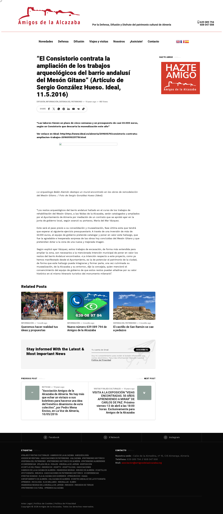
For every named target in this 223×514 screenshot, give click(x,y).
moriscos (47, 467)
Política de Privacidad (101, 360)
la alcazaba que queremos (53, 476)
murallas (64, 482)
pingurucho (74, 476)
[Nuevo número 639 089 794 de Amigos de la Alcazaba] (88, 305)
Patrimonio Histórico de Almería (64, 461)
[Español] (187, 41)
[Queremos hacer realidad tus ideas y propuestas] (42, 305)
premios (26, 482)
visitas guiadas (30, 476)
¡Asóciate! (136, 41)
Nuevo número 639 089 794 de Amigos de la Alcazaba (87, 328)
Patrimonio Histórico (94, 458)
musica (39, 473)
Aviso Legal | (27, 503)
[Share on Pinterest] (63, 108)
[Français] (182, 41)
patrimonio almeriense (93, 461)
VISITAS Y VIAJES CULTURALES (107, 388)
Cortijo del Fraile (31, 467)
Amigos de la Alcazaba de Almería (38, 470)
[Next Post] (144, 393)
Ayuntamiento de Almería (34, 479)
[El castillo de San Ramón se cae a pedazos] (134, 305)
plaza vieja (44, 464)
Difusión (79, 41)
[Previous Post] (32, 393)
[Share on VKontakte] (78, 108)
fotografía (28, 473)
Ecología (37, 482)
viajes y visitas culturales (35, 455)
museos (69, 485)
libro (73, 482)
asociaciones (84, 467)
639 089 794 (206, 22)
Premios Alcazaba (54, 488)
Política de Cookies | (44, 503)
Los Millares (50, 482)
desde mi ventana (30, 458)
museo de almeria (85, 470)
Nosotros (119, 41)
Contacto (153, 41)
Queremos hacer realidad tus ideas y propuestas (39, 328)
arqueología (82, 455)
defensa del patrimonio (34, 461)
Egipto (58, 467)
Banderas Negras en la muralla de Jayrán (42, 485)
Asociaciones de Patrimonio (55, 458)
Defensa (63, 41)
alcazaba (76, 458)
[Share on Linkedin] (68, 108)
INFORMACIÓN (52, 101)
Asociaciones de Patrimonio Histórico (64, 473)
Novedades (46, 41)
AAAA (85, 476)
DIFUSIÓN (41, 101)
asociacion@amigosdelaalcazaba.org (142, 462)
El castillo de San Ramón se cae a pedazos (133, 328)
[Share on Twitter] (53, 108)
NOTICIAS (46, 387)
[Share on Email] (73, 108)
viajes (55, 464)
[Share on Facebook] (48, 108)
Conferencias (92, 473)
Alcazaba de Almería (60, 479)
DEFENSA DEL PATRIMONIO (70, 101)
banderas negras (66, 470)
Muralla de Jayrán (69, 464)
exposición (86, 464)
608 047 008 (207, 24)
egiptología (69, 467)
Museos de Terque (85, 485)
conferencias (29, 464)
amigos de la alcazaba (63, 455)
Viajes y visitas (98, 41)
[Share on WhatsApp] (58, 108)
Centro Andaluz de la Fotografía (88, 479)
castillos (102, 470)
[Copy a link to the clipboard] (83, 108)
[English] (178, 41)
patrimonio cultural (32, 488)
